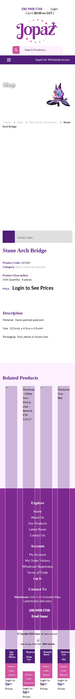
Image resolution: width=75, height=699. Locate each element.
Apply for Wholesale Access (52, 59)
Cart (40, 13)
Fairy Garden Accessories (43, 122)
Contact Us (37, 535)
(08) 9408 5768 (32, 9)
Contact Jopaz (25, 238)
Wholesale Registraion (37, 566)
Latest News (37, 529)
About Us (37, 517)
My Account (37, 554)
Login (54, 9)
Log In (37, 578)
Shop (20, 122)
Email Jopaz (40, 616)
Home (7, 122)
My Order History (37, 560)
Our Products (37, 523)
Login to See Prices (32, 288)
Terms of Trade (37, 572)
